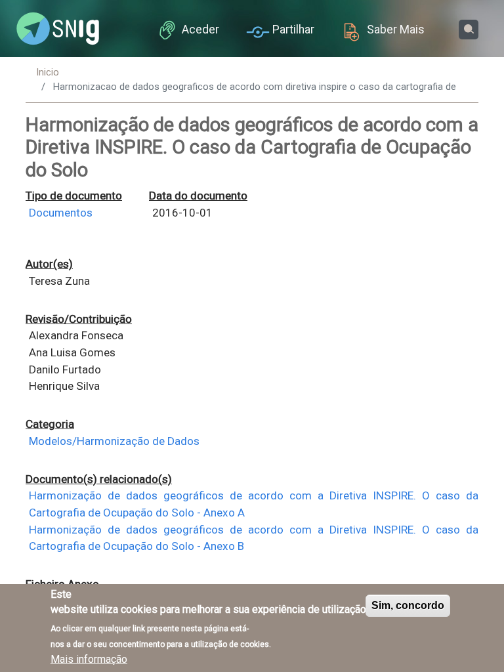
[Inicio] (58, 29)
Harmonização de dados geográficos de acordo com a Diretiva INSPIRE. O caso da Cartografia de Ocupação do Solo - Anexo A (253, 504)
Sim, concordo (407, 605)
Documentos (61, 212)
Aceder (200, 29)
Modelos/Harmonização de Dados (114, 441)
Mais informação (89, 659)
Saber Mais (396, 29)
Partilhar (293, 29)
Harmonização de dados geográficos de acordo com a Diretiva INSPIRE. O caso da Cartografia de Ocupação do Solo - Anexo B (253, 538)
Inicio (47, 72)
